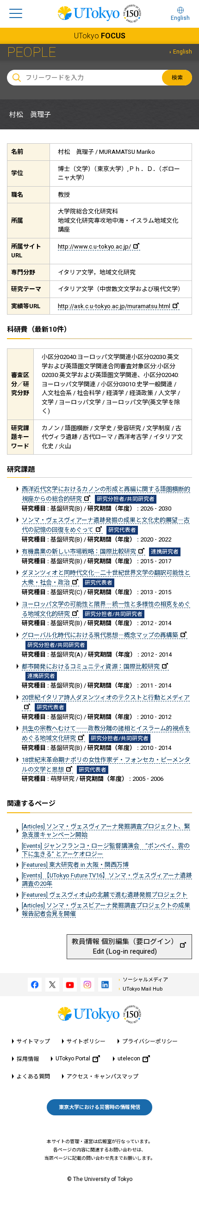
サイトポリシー (86, 1041)
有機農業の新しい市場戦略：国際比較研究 (79, 551)
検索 (177, 77)
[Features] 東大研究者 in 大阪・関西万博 (75, 864)
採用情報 (28, 1059)
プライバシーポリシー (150, 1041)
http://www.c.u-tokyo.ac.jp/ (94, 246)
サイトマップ (33, 1041)
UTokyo (99, 35)
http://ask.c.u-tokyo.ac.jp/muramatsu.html (114, 306)
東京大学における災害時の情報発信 (99, 1107)
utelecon (129, 1058)
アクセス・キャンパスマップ (102, 1076)
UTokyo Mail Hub (142, 989)
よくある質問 (33, 1076)
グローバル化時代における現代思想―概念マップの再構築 (100, 635)
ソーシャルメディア (145, 980)
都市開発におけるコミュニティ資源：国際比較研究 (91, 666)
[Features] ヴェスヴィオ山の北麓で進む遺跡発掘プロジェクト (104, 894)
